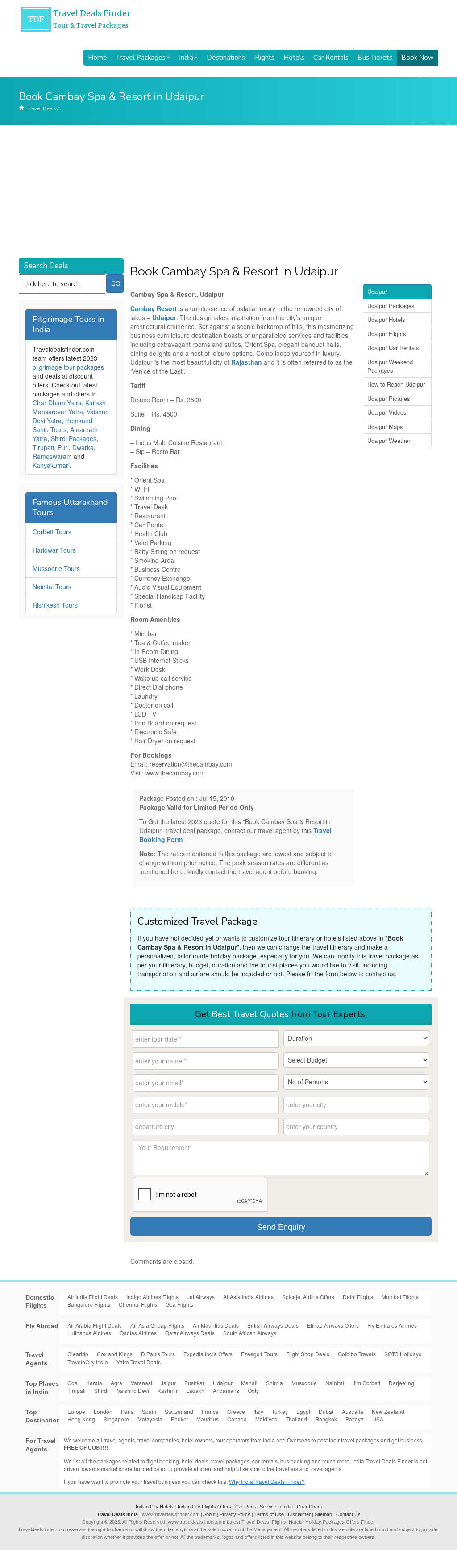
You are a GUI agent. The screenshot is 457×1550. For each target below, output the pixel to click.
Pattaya (354, 1419)
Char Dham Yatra (57, 402)
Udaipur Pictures (388, 398)
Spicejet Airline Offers (308, 1296)
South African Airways (249, 1333)
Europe (76, 1411)
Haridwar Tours (54, 550)
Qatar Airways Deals (190, 1333)
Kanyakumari (51, 465)
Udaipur (377, 291)
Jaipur (168, 1383)
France (210, 1411)
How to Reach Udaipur (396, 384)
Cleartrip (77, 1354)
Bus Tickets (374, 57)
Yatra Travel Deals (138, 1362)
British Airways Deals (273, 1325)
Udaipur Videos (387, 412)
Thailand (296, 1419)
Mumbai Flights (400, 1296)
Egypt (303, 1411)
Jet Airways (201, 1296)
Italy (258, 1411)
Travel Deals (41, 108)
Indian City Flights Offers (204, 1506)
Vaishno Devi (133, 1390)
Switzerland (179, 1411)
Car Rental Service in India (264, 1506)
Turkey (280, 1411)
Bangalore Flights (88, 1304)
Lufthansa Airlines (89, 1333)
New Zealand (388, 1411)
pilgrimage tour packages (68, 366)
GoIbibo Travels (357, 1354)
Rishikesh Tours (55, 604)
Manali (249, 1383)
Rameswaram (52, 456)
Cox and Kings (115, 1354)
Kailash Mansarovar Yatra (69, 407)
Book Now (417, 57)
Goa (72, 1383)
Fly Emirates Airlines (392, 1325)
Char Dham (309, 1506)
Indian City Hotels (155, 1506)
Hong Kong (81, 1419)
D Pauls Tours (158, 1354)
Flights (264, 57)
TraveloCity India (87, 1362)
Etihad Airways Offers (333, 1325)
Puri (63, 447)
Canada (237, 1419)
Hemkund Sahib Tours (62, 425)
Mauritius (207, 1419)
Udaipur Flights (386, 333)
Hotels (293, 57)
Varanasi (141, 1383)
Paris (127, 1411)
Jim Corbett (366, 1383)
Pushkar (194, 1383)
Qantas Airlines (138, 1333)
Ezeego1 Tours (259, 1354)
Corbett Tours (52, 531)
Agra (116, 1383)
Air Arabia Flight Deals (94, 1325)
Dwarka (83, 447)
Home (97, 57)
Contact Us (348, 1514)
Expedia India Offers (208, 1354)
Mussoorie (304, 1383)
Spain (149, 1411)
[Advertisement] (228, 191)
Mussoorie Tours (56, 568)
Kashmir (168, 1390)
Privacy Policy (235, 1514)
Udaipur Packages (391, 305)
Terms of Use (269, 1514)
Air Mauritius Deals (216, 1325)
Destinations (226, 57)
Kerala (94, 1383)
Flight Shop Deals (307, 1354)
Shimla (274, 1383)
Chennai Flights (138, 1304)
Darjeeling (401, 1383)
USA (377, 1419)
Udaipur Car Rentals (393, 347)
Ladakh (195, 1390)
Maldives (266, 1419)
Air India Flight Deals (92, 1296)
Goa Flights (179, 1304)
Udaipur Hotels (386, 319)
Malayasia (149, 1419)
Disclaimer (299, 1514)
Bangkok (326, 1419)
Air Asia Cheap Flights (157, 1325)
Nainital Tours (52, 586)
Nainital (334, 1383)
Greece (236, 1411)
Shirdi (101, 1390)
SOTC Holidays (402, 1354)
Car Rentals (331, 57)
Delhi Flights (358, 1296)
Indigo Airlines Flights (152, 1296)
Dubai (326, 1411)
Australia (352, 1411)
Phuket (179, 1419)
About (209, 1514)
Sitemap (323, 1514)
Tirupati (43, 447)
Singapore (116, 1419)
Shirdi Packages (73, 438)
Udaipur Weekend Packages (390, 366)
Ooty (253, 1390)
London (103, 1411)
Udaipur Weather (388, 440)
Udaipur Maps (385, 426)
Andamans (226, 1390)
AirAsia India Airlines (248, 1296)
